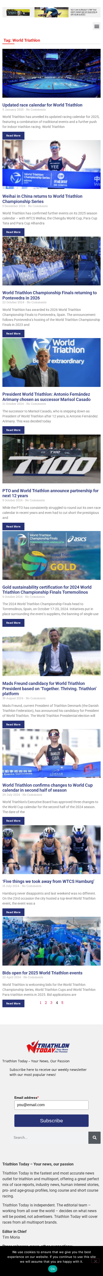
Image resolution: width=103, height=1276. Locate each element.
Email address (26, 1097)
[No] (95, 1261)
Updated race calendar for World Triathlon (42, 104)
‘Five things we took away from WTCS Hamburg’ (48, 881)
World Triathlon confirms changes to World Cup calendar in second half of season (47, 788)
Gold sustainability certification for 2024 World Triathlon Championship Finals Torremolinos (47, 590)
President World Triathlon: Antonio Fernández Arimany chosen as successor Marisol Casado (46, 397)
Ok (53, 1269)
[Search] (94, 1138)
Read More (13, 135)
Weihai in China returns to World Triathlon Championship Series (42, 199)
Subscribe (51, 1120)
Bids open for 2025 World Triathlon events (42, 972)
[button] (97, 26)
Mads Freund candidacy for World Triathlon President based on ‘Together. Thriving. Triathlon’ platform (49, 688)
